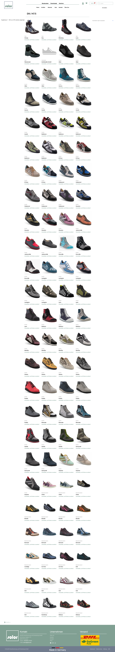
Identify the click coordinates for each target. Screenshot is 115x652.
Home (37, 7)
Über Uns (67, 7)
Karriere (61, 3)
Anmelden (104, 7)
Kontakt (61, 7)
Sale (56, 7)
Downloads (54, 3)
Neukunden (45, 3)
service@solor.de (27, 642)
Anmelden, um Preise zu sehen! (31, 39)
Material (50, 7)
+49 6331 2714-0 (28, 640)
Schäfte (43, 7)
